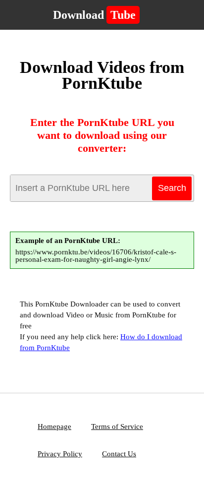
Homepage (54, 426)
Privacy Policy (60, 454)
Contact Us (119, 454)
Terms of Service (117, 426)
